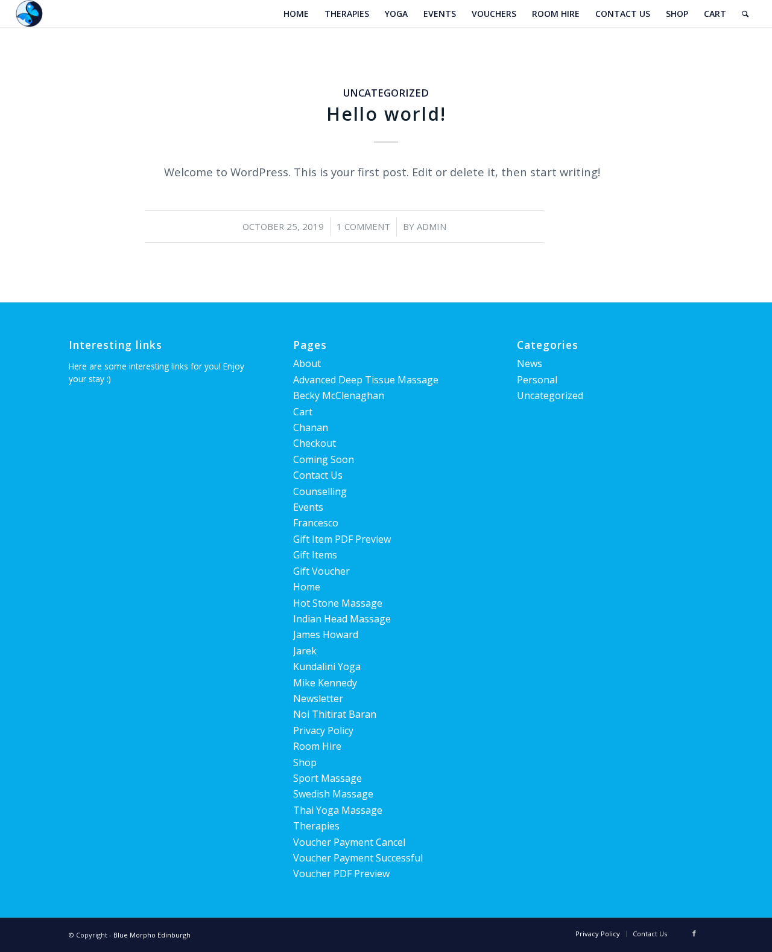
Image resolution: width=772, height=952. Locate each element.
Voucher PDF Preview (341, 873)
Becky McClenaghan (338, 395)
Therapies (316, 825)
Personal (537, 379)
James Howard (325, 634)
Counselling (320, 491)
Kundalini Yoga (327, 666)
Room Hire (317, 746)
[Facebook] (694, 933)
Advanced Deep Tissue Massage (365, 379)
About (307, 363)
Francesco (315, 522)
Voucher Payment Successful (358, 857)
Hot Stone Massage (337, 603)
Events (308, 507)
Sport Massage (327, 778)
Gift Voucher (321, 571)
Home (306, 586)
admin (431, 226)
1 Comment (363, 226)
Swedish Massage (333, 793)
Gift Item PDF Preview (342, 539)
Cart (302, 411)
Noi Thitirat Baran (334, 714)
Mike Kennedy (325, 682)
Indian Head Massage (342, 618)
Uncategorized (386, 93)
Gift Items (315, 554)
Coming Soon (323, 459)
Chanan (310, 427)
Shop (305, 762)
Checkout (314, 443)
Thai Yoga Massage (337, 810)
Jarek (305, 650)
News (529, 363)
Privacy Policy (323, 730)
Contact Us (318, 475)
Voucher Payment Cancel (349, 842)
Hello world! (386, 113)
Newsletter (318, 698)
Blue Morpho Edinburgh (152, 934)
